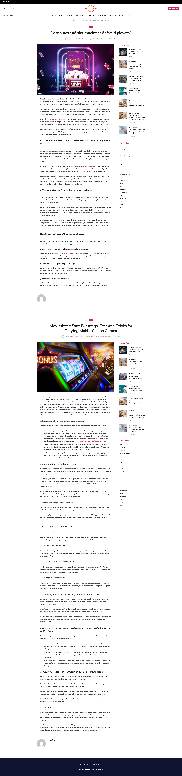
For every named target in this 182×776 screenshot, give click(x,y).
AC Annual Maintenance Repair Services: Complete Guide (136, 65)
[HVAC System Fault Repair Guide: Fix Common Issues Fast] (123, 79)
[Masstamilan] (91, 8)
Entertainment (90, 15)
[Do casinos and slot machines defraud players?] (75, 69)
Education (122, 159)
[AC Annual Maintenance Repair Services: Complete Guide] (123, 64)
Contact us (84, 764)
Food (120, 168)
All (91, 27)
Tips (120, 201)
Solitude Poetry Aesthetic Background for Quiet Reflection (29, 2)
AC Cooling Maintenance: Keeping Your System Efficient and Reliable (137, 130)
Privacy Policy (97, 764)
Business (69, 15)
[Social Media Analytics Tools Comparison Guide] (123, 91)
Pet (120, 186)
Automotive (123, 150)
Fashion (113, 15)
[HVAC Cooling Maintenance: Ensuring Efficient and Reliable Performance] (123, 115)
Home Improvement (125, 174)
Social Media (102, 15)
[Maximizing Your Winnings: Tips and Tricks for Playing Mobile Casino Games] (75, 367)
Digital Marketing (124, 156)
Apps (120, 147)
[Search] (175, 15)
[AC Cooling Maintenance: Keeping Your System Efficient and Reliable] (123, 130)
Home (54, 15)
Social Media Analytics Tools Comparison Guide (135, 90)
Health (121, 15)
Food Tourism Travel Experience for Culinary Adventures (136, 103)
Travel (128, 15)
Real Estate (122, 189)
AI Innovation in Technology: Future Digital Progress (136, 52)
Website (121, 207)
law (120, 177)
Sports (121, 195)
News (60, 15)
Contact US (173, 8)
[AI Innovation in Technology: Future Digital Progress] (123, 52)
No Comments (103, 39)
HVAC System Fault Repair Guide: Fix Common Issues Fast (136, 78)
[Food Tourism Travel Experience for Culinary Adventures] (123, 103)
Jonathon (70, 336)
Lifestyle (122, 180)
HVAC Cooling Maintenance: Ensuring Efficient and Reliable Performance (137, 116)
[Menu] (178, 15)
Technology (79, 15)
